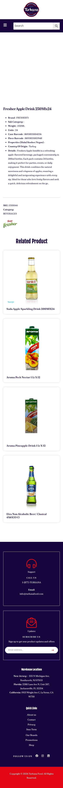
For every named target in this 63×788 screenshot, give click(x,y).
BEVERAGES (10, 213)
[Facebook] (37, 755)
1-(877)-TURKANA (31, 582)
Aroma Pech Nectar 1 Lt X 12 (23, 377)
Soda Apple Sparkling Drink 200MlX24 (30, 309)
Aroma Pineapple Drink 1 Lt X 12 (26, 445)
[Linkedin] (48, 755)
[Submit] (52, 650)
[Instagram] (42, 755)
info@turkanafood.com (31, 593)
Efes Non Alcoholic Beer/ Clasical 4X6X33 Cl (26, 515)
